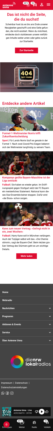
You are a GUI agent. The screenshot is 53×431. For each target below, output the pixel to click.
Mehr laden (26, 256)
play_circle (41, 411)
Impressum (6, 383)
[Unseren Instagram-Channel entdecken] (12, 393)
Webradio (7, 300)
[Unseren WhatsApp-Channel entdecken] (3, 393)
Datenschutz (21, 383)
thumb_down (36, 411)
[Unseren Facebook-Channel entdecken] (7, 393)
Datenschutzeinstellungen (14, 387)
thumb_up (46, 411)
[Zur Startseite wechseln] (9, 5)
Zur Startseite (26, 50)
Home (5, 292)
